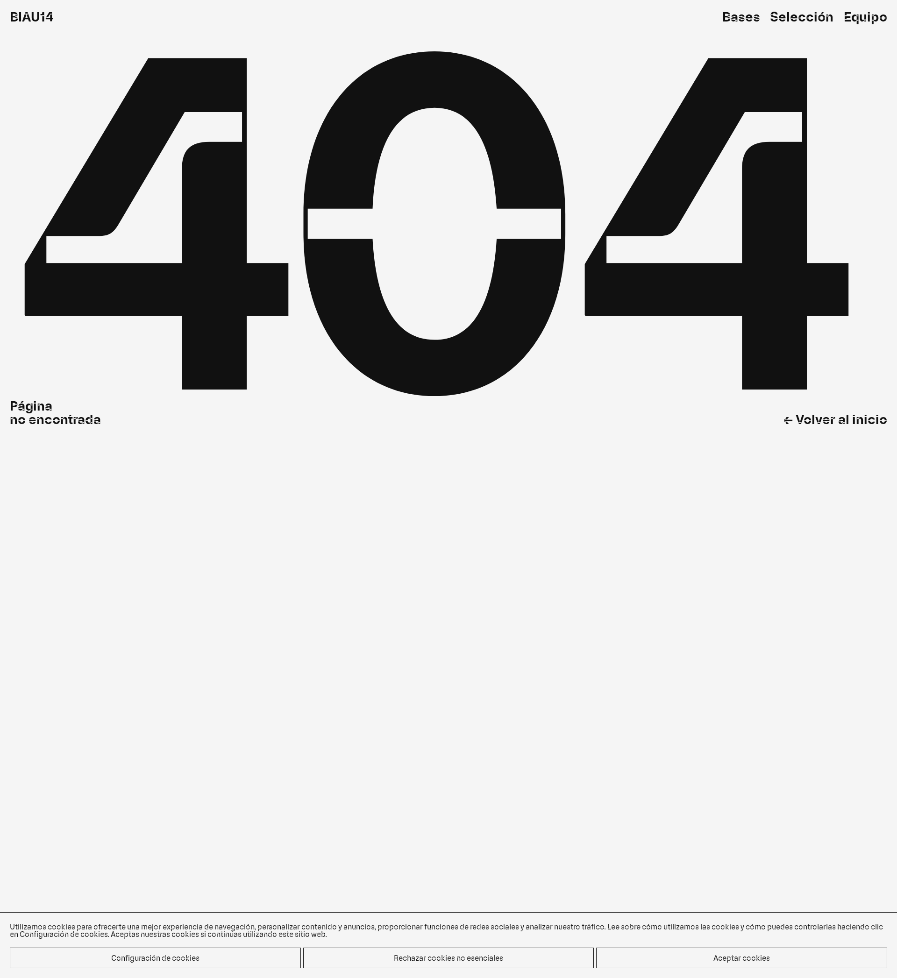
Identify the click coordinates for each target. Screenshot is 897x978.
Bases (741, 16)
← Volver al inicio (835, 418)
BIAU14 (31, 16)
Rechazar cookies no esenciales (448, 957)
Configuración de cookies (155, 957)
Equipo (865, 16)
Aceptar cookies (741, 957)
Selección (801, 16)
